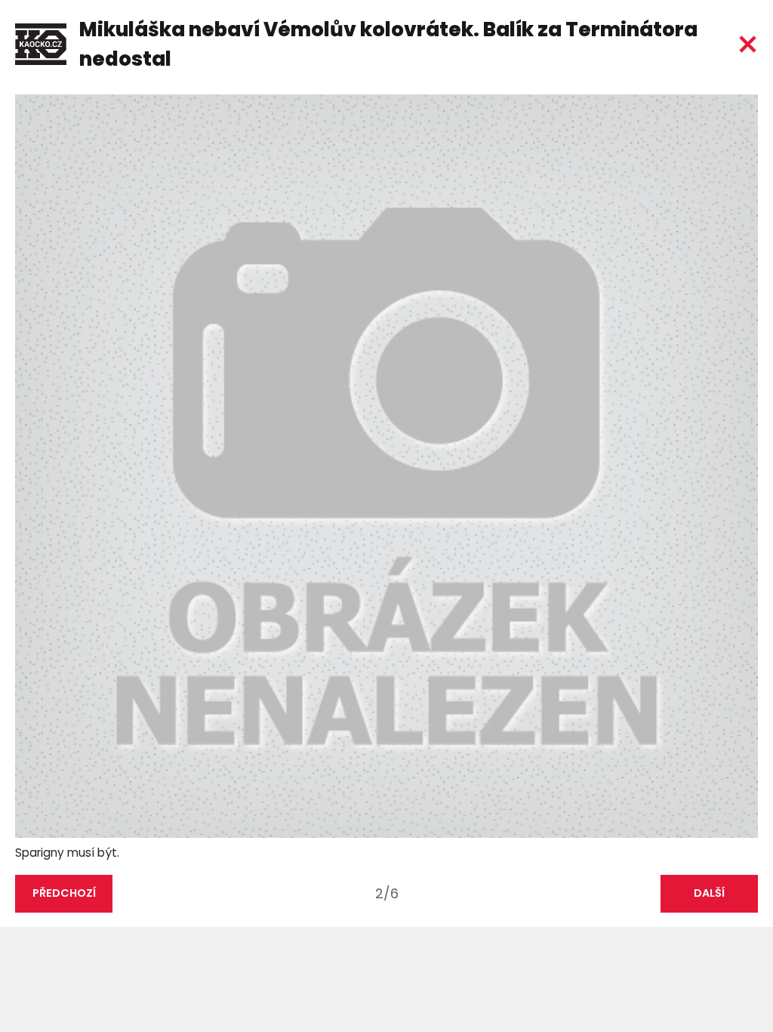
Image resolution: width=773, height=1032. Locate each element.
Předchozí (64, 893)
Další (709, 893)
